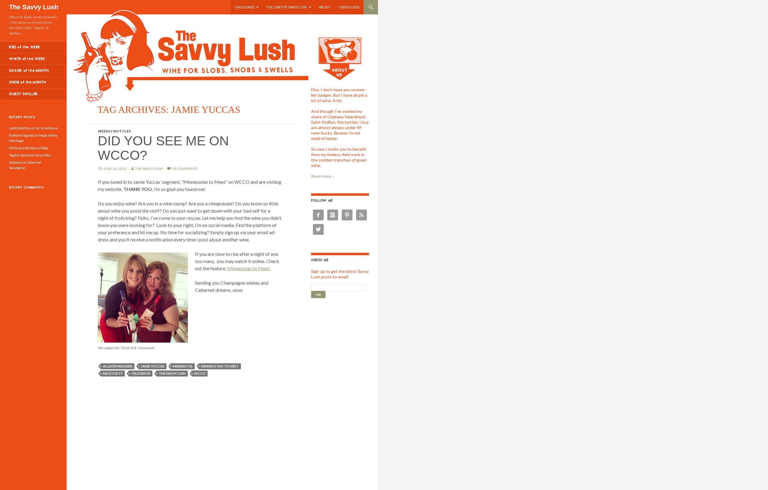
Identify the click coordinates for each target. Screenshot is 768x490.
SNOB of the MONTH (27, 82)
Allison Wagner (117, 366)
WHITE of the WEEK (27, 59)
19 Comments (184, 168)
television (140, 373)
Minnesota (183, 366)
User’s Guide (349, 7)
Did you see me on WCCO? (163, 147)
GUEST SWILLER (23, 94)
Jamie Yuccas (152, 366)
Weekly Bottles (114, 131)
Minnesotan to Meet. (248, 268)
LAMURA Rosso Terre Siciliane (33, 128)
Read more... (322, 176)
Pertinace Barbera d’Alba (28, 148)
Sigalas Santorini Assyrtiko (30, 155)
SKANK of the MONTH (29, 71)
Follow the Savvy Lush (286, 7)
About (325, 7)
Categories (244, 7)
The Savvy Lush (33, 7)
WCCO (200, 373)
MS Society (113, 373)
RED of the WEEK (24, 47)
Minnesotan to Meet (220, 366)
